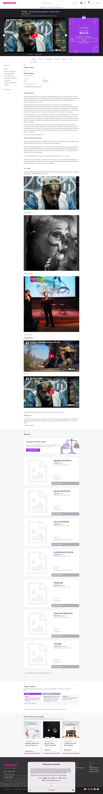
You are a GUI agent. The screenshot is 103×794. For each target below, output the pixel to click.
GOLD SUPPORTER (9, 75)
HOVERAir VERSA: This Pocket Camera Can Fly (32, 745)
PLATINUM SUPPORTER (10, 78)
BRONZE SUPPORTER (10, 71)
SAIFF (40, 112)
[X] (7, 771)
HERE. (42, 134)
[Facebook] (4, 771)
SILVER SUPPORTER (10, 73)
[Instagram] (11, 771)
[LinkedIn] (13, 771)
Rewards (5, 68)
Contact (75, 765)
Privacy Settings (26, 789)
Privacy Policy (7, 789)
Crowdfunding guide (79, 767)
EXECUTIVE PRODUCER (10, 82)
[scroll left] (4, 35)
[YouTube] (9, 771)
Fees (90, 765)
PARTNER (7, 85)
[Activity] (88, 3)
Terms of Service (16, 789)
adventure (45, 81)
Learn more (27, 701)
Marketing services (94, 767)
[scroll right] (66, 35)
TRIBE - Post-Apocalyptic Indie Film (40, 11)
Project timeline (7, 89)
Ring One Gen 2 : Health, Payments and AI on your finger (51, 745)
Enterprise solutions (94, 771)
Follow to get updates (30, 703)
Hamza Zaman (27, 13)
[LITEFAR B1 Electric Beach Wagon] (71, 729)
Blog (75, 769)
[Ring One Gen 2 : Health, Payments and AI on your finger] (51, 729)
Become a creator (93, 769)
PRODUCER (7, 80)
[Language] (81, 3)
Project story (6, 65)
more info (26, 75)
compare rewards (33, 450)
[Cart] (85, 3)
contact (31, 75)
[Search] (42, 3)
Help (60, 688)
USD (74, 3)
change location (59, 7)
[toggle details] (40, 753)
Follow (84, 40)
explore (61, 718)
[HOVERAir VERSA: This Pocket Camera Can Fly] (32, 729)
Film (25, 81)
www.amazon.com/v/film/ (57, 412)
